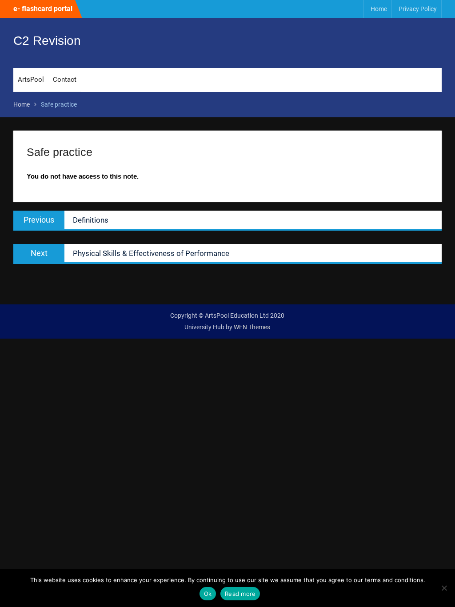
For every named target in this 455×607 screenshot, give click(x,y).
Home (379, 8)
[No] (443, 587)
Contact (64, 80)
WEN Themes (252, 327)
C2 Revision (47, 41)
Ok (208, 593)
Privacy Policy (418, 8)
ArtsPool (31, 80)
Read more (240, 593)
